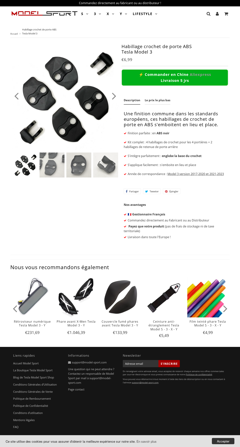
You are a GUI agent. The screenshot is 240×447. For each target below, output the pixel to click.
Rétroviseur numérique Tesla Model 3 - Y (32, 323)
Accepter (223, 441)
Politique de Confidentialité (30, 406)
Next (114, 96)
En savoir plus (146, 441)
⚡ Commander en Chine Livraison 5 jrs (175, 77)
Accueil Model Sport (26, 363)
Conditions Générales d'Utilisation (35, 384)
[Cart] (226, 14)
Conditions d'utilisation (28, 413)
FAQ (16, 427)
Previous (16, 96)
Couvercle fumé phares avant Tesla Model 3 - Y (120, 323)
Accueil (14, 33)
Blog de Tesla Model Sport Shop (33, 377)
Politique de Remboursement (32, 398)
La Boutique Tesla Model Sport (32, 370)
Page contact (76, 389)
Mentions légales (24, 420)
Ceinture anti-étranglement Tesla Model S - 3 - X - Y (163, 325)
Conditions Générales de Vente (33, 391)
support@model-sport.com (89, 362)
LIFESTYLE (142, 13)
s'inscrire (169, 363)
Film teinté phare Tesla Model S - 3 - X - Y (208, 323)
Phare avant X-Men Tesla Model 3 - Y (76, 323)
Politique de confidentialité (199, 374)
